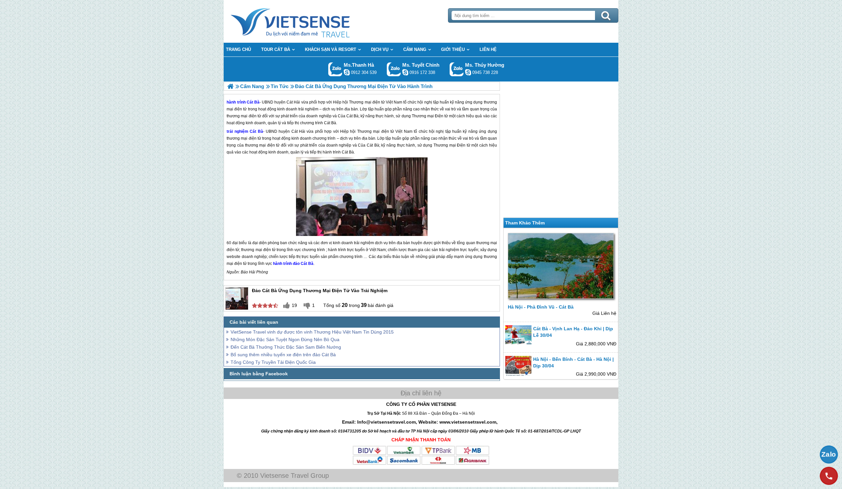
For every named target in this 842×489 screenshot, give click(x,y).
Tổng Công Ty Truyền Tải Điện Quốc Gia (273, 362)
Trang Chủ (306, 21)
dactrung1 (468, 72)
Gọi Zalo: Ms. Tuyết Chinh (393, 69)
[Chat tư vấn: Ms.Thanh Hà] (346, 72)
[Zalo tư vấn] (829, 454)
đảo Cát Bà (303, 263)
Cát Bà (256, 131)
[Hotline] (829, 476)
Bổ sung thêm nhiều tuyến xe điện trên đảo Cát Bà (283, 354)
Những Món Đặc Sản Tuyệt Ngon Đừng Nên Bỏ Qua (285, 339)
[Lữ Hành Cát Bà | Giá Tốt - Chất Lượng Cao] (230, 86)
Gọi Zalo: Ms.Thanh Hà (335, 69)
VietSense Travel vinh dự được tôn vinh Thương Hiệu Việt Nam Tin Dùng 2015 (312, 332)
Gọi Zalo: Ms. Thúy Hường (456, 69)
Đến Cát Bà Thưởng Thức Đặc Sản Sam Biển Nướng (286, 347)
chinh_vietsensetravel (405, 72)
